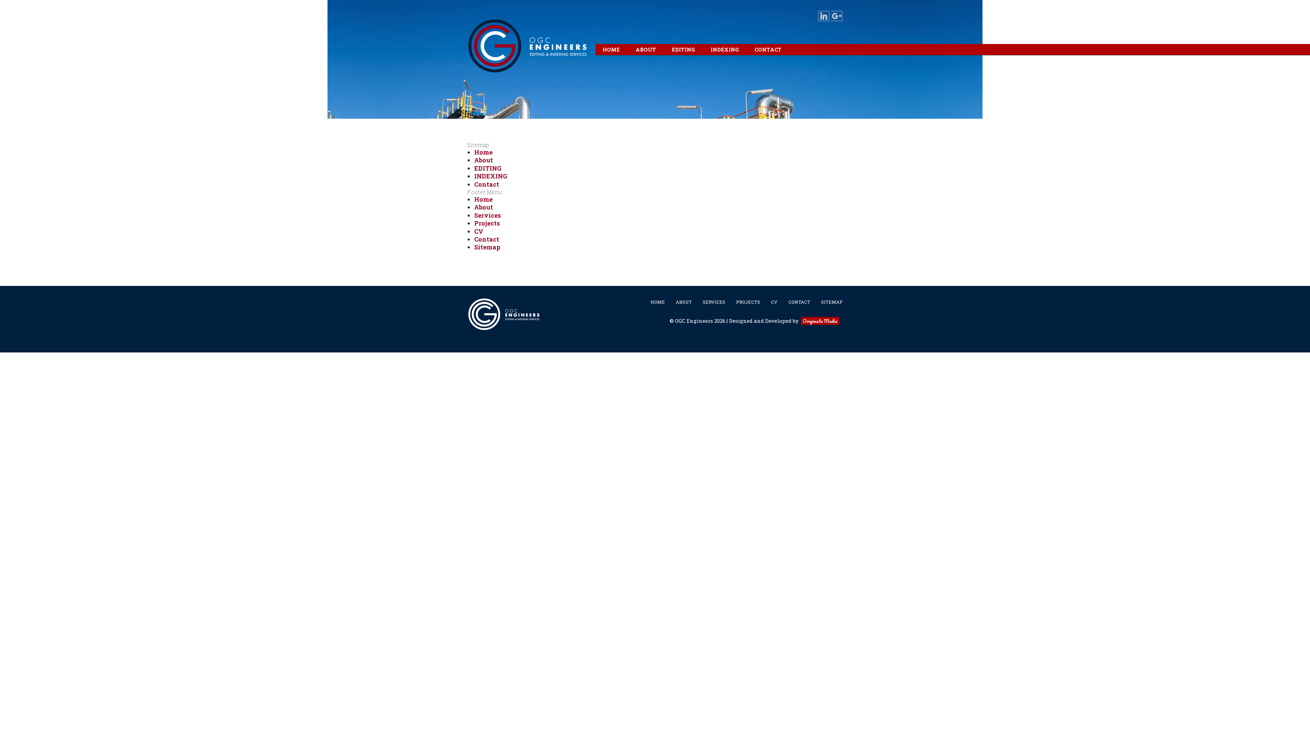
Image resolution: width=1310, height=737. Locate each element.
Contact (486, 184)
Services (487, 215)
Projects (487, 223)
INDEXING (490, 176)
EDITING (487, 168)
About (483, 160)
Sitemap (487, 247)
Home (483, 152)
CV (478, 231)
